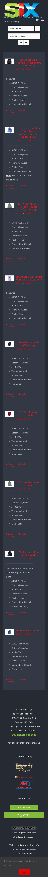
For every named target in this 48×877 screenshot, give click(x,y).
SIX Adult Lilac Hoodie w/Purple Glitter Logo (29, 278)
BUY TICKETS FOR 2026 (24, 735)
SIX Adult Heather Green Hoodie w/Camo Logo (29, 207)
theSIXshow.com (24, 853)
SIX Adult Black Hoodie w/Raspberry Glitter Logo (29, 62)
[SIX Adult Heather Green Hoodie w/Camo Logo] (9, 205)
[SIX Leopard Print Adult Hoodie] (9, 554)
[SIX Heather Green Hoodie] (9, 484)
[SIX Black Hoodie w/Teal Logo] (9, 344)
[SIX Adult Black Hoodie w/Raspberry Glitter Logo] (9, 61)
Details (23, 110)
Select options (11, 111)
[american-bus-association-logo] (24, 782)
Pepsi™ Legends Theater (24, 714)
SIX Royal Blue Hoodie (29, 630)
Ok (24, 872)
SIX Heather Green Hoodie (29, 484)
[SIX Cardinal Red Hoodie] (9, 414)
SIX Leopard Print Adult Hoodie (29, 554)
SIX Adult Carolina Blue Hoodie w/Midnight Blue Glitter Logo (29, 132)
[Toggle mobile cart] (37, 19)
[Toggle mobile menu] (42, 19)
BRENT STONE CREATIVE (29, 743)
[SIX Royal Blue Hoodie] (9, 632)
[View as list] (26, 42)
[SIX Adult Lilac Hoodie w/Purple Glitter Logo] (9, 278)
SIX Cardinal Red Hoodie (29, 414)
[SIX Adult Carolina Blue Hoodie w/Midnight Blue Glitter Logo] (9, 130)
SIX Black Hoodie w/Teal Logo (29, 344)
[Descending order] (37, 28)
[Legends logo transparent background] (24, 762)
